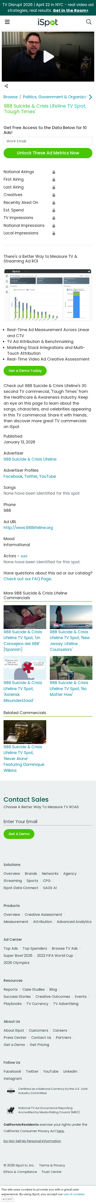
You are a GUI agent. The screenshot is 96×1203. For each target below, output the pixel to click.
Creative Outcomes (52, 996)
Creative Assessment (43, 914)
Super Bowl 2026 (18, 955)
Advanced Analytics (74, 921)
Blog (53, 989)
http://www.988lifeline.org (28, 527)
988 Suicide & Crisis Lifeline (30, 459)
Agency (70, 873)
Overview (12, 873)
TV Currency (37, 1003)
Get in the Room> (71, 10)
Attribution (42, 921)
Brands (31, 873)
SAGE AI (50, 887)
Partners (63, 1037)
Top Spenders (35, 948)
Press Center (15, 1037)
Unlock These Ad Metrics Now (48, 153)
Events (81, 996)
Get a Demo (14, 1044)
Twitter (31, 476)
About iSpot (14, 1030)
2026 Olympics (16, 962)
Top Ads (11, 948)
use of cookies (73, 1194)
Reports (11, 989)
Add (24, 556)
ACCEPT (7, 1199)
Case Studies (33, 989)
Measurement (16, 921)
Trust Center (52, 1172)
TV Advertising (65, 1003)
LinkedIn (70, 1071)
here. (61, 1131)
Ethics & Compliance (20, 1172)
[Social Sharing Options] (6, 86)
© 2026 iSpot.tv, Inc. (19, 1165)
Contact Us (41, 1037)
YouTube (47, 476)
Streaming (13, 880)
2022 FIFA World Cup (55, 955)
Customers (38, 1030)
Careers (60, 1030)
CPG (47, 880)
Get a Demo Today (25, 370)
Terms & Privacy (52, 1165)
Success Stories (17, 996)
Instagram (13, 1078)
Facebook (13, 476)
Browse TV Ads (65, 948)
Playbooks (13, 1003)
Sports (32, 880)
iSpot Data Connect (21, 887)
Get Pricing (39, 1044)
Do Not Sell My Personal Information (32, 1141)
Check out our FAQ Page (27, 579)
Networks (50, 873)
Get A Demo (18, 833)
